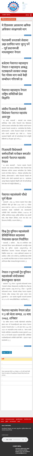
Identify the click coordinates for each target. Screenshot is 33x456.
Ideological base (10, 419)
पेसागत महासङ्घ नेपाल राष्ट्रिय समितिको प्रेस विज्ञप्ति (14, 94)
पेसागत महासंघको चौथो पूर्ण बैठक (14, 196)
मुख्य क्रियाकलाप (19, 419)
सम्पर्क (19, 421)
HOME (2, 419)
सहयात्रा (2, 421)
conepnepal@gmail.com (21, 453)
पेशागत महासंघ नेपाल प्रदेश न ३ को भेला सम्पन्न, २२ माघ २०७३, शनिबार (16, 314)
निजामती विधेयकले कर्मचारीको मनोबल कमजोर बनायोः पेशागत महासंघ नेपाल (16, 156)
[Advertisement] (14, 399)
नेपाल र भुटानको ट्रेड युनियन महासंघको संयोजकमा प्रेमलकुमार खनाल (16, 276)
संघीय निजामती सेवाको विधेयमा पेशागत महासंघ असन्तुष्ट (14, 113)
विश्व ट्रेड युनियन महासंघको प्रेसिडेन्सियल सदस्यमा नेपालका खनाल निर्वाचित (15, 235)
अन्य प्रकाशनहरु (13, 421)
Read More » (28, 35)
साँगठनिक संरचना (27, 419)
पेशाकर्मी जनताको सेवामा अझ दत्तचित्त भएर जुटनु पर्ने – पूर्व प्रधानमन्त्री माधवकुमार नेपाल (15, 46)
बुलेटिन (7, 421)
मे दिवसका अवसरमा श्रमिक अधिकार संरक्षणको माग (16, 27)
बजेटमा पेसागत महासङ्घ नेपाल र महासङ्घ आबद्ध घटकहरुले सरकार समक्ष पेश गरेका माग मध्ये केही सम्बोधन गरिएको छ (15, 71)
